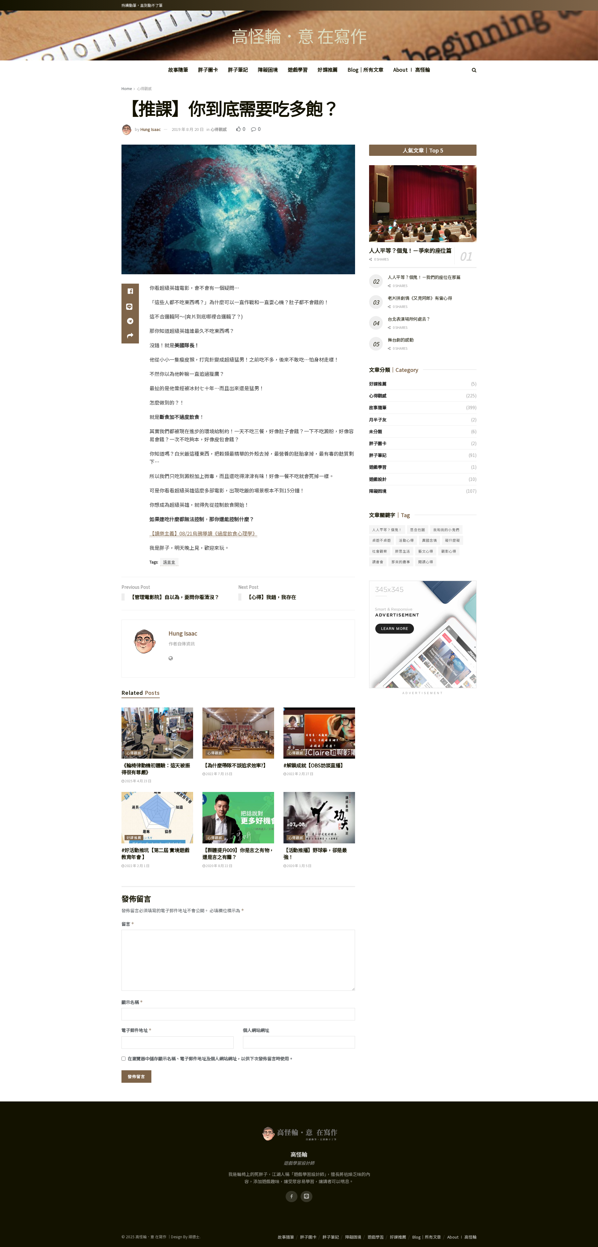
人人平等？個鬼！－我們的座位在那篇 (424, 277)
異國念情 (429, 540)
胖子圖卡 (208, 69)
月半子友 (378, 419)
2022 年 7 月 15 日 (218, 773)
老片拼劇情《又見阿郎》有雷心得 (420, 298)
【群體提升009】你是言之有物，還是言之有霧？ (238, 853)
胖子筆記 (238, 69)
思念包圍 (417, 529)
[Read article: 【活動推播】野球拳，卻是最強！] (319, 817)
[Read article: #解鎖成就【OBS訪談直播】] (319, 733)
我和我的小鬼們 (446, 529)
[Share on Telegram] (130, 321)
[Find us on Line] (306, 1196)
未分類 (375, 431)
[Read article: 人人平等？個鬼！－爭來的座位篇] (423, 203)
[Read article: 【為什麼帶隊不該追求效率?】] (238, 733)
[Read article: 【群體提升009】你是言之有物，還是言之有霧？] (238, 817)
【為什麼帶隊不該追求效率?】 (235, 765)
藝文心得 (425, 551)
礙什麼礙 (452, 540)
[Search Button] (474, 69)
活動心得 (406, 540)
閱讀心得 (425, 561)
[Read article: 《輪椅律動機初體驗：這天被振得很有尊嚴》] (157, 733)
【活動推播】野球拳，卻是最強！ (315, 853)
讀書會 (169, 561)
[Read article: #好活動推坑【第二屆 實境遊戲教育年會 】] (157, 817)
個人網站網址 (256, 1030)
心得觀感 (144, 88)
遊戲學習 (298, 69)
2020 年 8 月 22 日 (218, 865)
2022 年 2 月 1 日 (137, 865)
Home (126, 88)
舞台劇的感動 (400, 340)
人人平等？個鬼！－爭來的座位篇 (410, 250)
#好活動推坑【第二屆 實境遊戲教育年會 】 (155, 853)
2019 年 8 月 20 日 (188, 129)
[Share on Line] (130, 306)
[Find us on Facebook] (291, 1196)
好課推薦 (328, 69)
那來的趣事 (401, 561)
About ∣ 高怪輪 (411, 69)
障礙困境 (268, 69)
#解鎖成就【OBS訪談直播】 (314, 765)
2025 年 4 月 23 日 (137, 780)
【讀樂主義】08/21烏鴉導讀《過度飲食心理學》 (203, 533)
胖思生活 (402, 551)
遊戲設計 (378, 479)
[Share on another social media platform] (130, 336)
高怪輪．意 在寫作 (298, 35)
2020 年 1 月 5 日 (298, 865)
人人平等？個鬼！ (387, 529)
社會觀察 (379, 551)
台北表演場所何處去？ (409, 319)
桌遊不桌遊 (381, 540)
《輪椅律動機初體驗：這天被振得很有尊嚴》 (155, 768)
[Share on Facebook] (130, 291)
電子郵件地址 (136, 1030)
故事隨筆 (178, 69)
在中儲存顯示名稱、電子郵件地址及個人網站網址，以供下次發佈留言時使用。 (210, 1058)
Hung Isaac (150, 129)
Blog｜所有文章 (365, 69)
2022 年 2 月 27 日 (299, 773)
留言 (127, 924)
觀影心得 (448, 551)
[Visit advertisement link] (423, 634)
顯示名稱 (132, 1002)
